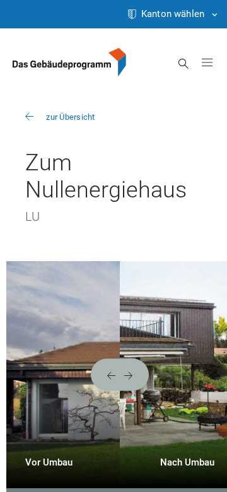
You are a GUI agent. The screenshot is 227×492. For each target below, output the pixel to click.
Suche (183, 64)
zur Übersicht (70, 117)
